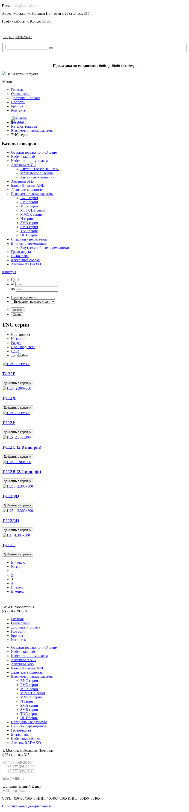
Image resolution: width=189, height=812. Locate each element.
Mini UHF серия (32, 210)
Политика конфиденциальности (27, 806)
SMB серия (29, 227)
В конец (17, 591)
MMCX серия (31, 214)
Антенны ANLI (23, 165)
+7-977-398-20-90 (20, 767)
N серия (26, 219)
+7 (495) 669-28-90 (17, 37)
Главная (17, 90)
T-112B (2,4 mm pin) (21, 471)
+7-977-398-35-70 (20, 771)
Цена (15, 351)
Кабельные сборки (25, 260)
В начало (18, 562)
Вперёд (17, 587)
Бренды (17, 106)
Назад (15, 566)
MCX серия (29, 206)
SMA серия (29, 223)
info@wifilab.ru (25, 6)
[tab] (94, 272)
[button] (9, 272)
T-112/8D (10, 496)
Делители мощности (27, 190)
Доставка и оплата (25, 98)
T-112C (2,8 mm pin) (21, 447)
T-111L (8, 545)
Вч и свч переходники (28, 243)
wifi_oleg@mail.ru (16, 790)
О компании (20, 94)
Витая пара (20, 256)
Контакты (19, 110)
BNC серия (29, 198)
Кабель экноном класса (29, 161)
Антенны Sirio (22, 181)
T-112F (8, 422)
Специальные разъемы (29, 239)
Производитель (23, 347)
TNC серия (29, 231)
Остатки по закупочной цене (34, 152)
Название (18, 339)
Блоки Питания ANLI (28, 185)
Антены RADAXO (26, 264)
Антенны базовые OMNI (39, 169)
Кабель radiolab (23, 156)
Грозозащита (21, 252)
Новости (18, 102)
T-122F (8, 373)
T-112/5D (10, 520)
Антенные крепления (37, 177)
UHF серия (29, 235)
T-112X (9, 398)
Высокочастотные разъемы (32, 194)
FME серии (29, 202)
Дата (14, 355)
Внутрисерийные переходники (44, 248)
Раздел (16, 343)
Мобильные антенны (36, 173)
